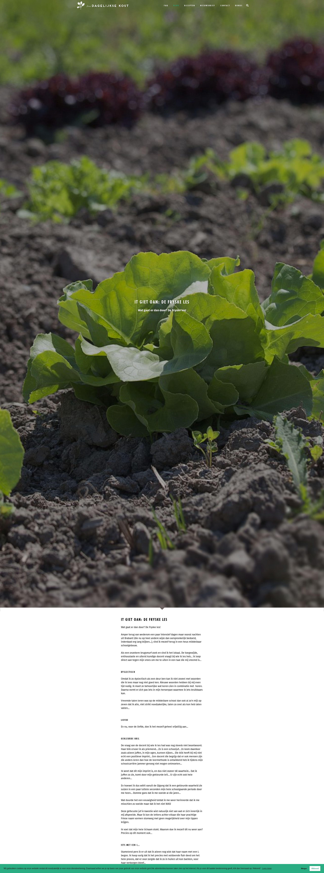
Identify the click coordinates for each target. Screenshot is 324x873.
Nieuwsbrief (207, 5)
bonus (238, 5)
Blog (176, 5)
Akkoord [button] (315, 868)
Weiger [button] (304, 868)
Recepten (189, 5)
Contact (225, 5)
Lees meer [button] (267, 868)
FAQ (166, 5)
